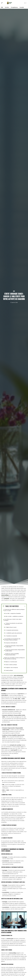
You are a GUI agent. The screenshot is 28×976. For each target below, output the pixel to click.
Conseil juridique (9, 670)
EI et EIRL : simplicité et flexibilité (13, 613)
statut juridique (5, 595)
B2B (14, 291)
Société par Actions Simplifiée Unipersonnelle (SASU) (12, 654)
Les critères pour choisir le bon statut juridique (12, 620)
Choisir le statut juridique (11, 664)
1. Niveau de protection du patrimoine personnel (13, 624)
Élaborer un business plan (11, 661)
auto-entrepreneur (18, 675)
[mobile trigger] (2, 3)
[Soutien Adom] (9, 3)
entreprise (6, 598)
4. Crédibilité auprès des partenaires (13, 633)
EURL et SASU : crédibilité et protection (14, 616)
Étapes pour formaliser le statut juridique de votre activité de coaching (14, 658)
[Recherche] (22, 3)
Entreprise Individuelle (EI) (11, 642)
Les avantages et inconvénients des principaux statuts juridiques (12, 639)
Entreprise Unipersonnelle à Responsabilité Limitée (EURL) (15, 650)
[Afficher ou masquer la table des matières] (22, 606)
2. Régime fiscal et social (10, 627)
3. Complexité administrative (11, 630)
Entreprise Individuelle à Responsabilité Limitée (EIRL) (14, 646)
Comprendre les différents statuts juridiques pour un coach (14, 610)
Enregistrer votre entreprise (11, 667)
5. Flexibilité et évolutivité (11, 635)
